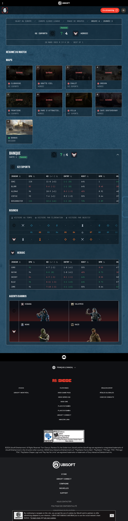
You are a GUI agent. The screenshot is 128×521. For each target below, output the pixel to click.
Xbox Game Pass (64, 393)
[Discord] (64, 357)
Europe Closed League (49, 21)
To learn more (35, 518)
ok (112, 515)
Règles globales (107, 393)
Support (64, 493)
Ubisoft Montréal (21, 393)
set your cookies (50, 518)
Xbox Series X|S (64, 397)
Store (64, 474)
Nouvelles (64, 488)
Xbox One (64, 401)
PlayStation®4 (64, 410)
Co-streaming (108, 10)
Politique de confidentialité (64, 506)
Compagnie (64, 484)
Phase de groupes (75, 21)
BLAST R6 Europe (24, 21)
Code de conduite (107, 397)
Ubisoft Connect (64, 479)
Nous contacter (64, 501)
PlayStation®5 (64, 406)
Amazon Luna (64, 419)
